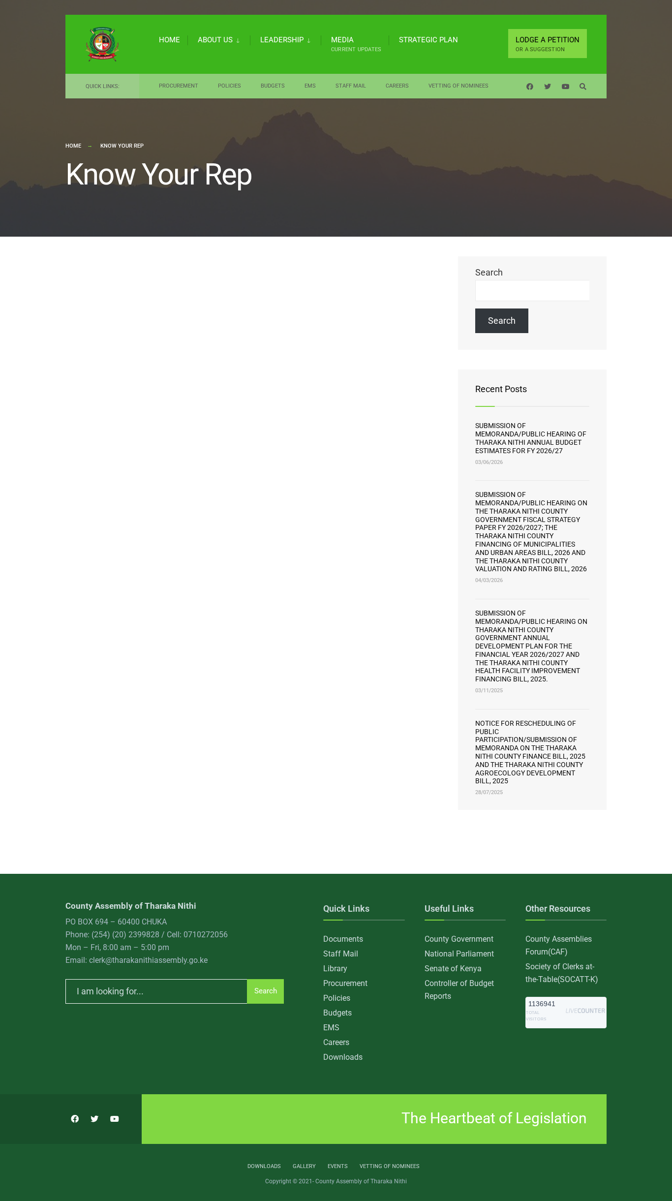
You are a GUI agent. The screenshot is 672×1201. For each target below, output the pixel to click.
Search (489, 272)
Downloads (343, 1057)
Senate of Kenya (453, 968)
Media (356, 44)
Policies (229, 86)
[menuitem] (218, 38)
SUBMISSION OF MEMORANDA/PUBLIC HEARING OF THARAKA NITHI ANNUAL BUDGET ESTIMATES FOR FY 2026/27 (530, 438)
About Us (215, 39)
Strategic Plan (428, 39)
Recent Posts (501, 389)
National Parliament (459, 953)
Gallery (304, 1166)
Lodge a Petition (548, 44)
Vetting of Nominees (458, 86)
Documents (343, 939)
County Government (459, 939)
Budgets (273, 86)
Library (335, 968)
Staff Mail (351, 86)
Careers (397, 86)
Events (338, 1166)
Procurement (178, 86)
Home (169, 39)
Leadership (282, 39)
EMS (310, 86)
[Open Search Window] (583, 86)
